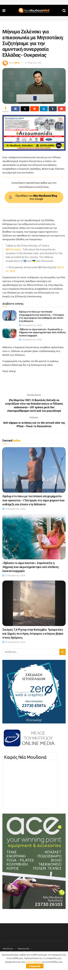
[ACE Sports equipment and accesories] (34, 861)
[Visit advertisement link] (34, 133)
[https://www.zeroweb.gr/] (34, 691)
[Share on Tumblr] (53, 108)
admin (16, 63)
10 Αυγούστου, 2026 (14, 642)
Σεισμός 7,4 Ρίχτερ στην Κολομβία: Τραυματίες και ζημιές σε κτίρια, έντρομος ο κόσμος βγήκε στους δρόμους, (32, 633)
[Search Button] (64, 10)
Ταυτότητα (7, 948)
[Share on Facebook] (15, 108)
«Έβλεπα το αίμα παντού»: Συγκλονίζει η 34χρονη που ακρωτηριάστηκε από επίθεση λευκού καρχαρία (42, 332)
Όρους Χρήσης (33, 962)
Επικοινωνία (23, 948)
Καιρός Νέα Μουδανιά (25, 757)
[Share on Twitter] (25, 108)
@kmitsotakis (13, 249)
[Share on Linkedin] (44, 108)
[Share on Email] (62, 108)
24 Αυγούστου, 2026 (31, 325)
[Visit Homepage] (34, 10)
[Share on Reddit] (34, 108)
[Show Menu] (3, 10)
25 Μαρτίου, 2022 (33, 63)
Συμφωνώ (34, 966)
